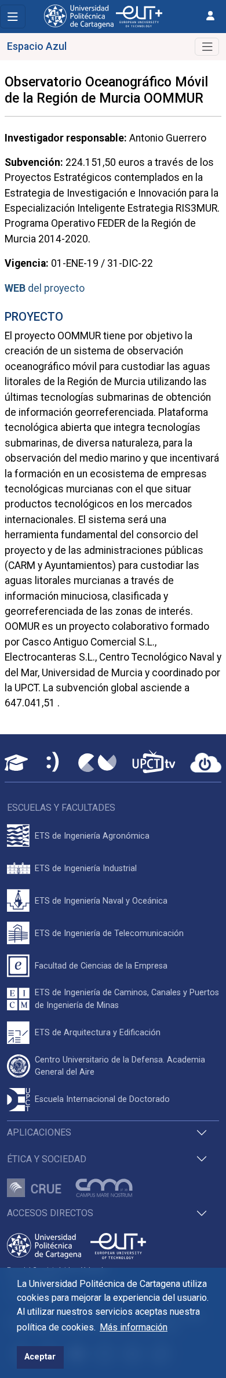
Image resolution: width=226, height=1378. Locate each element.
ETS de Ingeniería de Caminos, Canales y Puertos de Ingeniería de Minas (127, 999)
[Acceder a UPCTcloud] (205, 763)
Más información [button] (133, 1327)
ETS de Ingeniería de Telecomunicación (109, 933)
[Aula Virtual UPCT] (16, 762)
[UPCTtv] (153, 763)
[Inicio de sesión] (210, 15)
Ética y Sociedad (46, 1159)
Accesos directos (50, 1213)
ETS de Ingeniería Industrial (86, 868)
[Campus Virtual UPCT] (97, 762)
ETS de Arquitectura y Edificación (98, 1033)
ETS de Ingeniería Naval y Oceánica (101, 901)
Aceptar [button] (40, 1357)
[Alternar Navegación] (207, 47)
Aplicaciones (39, 1132)
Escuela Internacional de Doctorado (102, 1099)
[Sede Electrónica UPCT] (53, 763)
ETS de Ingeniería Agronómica (92, 836)
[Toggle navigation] (12, 16)
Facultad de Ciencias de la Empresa (101, 966)
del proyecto (45, 288)
